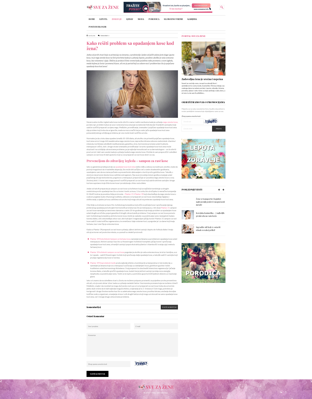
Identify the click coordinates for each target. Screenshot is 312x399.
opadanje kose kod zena (125, 167)
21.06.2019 (91, 35)
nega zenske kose (170, 122)
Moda (141, 19)
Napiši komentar (169, 307)
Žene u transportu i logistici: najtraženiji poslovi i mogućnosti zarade (210, 202)
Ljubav (129, 19)
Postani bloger (97, 27)
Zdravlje (117, 19)
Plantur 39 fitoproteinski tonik (103, 263)
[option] (203, 202)
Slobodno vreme (173, 19)
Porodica (154, 19)
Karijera (192, 19)
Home (92, 19)
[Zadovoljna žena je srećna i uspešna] (203, 58)
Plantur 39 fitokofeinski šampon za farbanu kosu (110, 239)
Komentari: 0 (104, 35)
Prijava (219, 129)
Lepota (103, 19)
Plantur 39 (139, 194)
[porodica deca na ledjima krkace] (203, 263)
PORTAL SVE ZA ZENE (193, 36)
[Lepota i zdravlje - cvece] (203, 159)
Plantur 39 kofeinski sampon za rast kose (107, 252)
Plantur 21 (129, 194)
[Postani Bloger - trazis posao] (168, 7)
